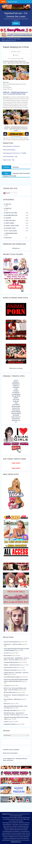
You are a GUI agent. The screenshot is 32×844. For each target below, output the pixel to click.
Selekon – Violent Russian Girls (12, 665)
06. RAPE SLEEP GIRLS (10, 220)
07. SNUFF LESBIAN (9, 223)
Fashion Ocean (16, 408)
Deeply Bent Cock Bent (10, 724)
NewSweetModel (16, 411)
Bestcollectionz (16, 418)
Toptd (15, 403)
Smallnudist (16, 401)
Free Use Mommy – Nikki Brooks (12, 699)
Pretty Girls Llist (16, 410)
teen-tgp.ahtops (16, 396)
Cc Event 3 (6, 653)
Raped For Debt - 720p (8, 160)
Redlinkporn (16, 382)
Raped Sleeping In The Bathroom (11, 146)
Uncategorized (8, 237)
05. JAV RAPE (7, 218)
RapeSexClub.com (7, 814)
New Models (16, 415)
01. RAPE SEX (7, 204)
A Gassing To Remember (10, 670)
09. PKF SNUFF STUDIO (10, 228)
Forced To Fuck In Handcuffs (11, 641)
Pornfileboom (16, 392)
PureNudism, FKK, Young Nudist (11, 749)
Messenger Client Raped (10, 710)
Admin (17, 55)
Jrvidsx (16, 389)
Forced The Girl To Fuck (10, 667)
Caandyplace (16, 387)
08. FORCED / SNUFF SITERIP (11, 225)
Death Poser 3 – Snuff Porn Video (12, 644)
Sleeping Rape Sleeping (9, 149)
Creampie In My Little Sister (11, 662)
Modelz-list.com (16, 420)
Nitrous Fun (7, 703)
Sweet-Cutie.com (16, 417)
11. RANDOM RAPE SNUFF (10, 233)
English (7, 193)
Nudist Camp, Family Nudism (10, 753)
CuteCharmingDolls (16, 413)
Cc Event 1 (6, 721)
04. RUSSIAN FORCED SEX (10, 215)
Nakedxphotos (16, 384)
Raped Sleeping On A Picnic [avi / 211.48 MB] (14, 153)
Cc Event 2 (6, 685)
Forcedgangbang (16, 394)
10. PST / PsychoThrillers (10, 230)
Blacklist (16, 397)
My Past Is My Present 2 (10, 692)
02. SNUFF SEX (7, 208)
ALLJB (16, 380)
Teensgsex (16, 390)
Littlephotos (16, 385)
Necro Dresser (7, 655)
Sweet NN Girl (15, 404)
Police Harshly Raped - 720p (10, 156)
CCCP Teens (16, 399)
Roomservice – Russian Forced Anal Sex (14, 695)
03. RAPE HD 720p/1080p (16, 58)
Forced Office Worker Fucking (11, 677)
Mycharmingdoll (16, 406)
